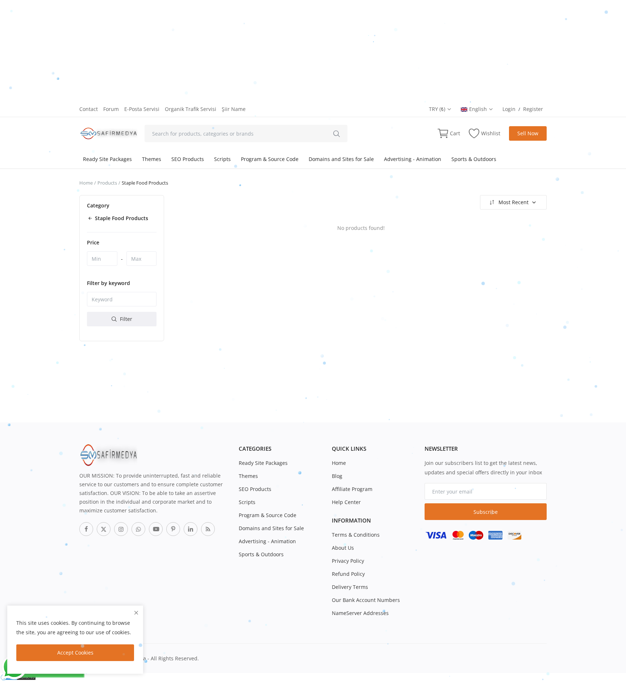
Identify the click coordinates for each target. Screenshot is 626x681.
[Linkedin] (190, 529)
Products (107, 182)
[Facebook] (86, 529)
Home (86, 182)
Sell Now (527, 133)
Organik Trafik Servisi (190, 109)
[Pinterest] (173, 529)
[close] (136, 612)
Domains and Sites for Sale (341, 159)
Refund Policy (348, 573)
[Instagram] (121, 529)
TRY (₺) (438, 109)
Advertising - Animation (412, 159)
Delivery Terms (350, 586)
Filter (125, 318)
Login (509, 109)
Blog (337, 475)
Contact (88, 109)
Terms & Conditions (356, 534)
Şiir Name (234, 109)
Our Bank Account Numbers (366, 600)
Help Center (346, 502)
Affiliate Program (352, 489)
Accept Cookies (75, 652)
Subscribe (485, 511)
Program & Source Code (270, 159)
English (478, 109)
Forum (111, 109)
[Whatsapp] (138, 529)
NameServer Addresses (360, 613)
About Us (343, 547)
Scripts (222, 159)
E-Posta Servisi (141, 109)
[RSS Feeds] (208, 529)
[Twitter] (103, 529)
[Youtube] (156, 529)
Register (533, 109)
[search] (336, 133)
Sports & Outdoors (473, 159)
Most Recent (513, 202)
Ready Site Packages (107, 159)
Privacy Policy (348, 560)
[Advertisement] (217, 51)
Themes (151, 159)
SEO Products (187, 159)
